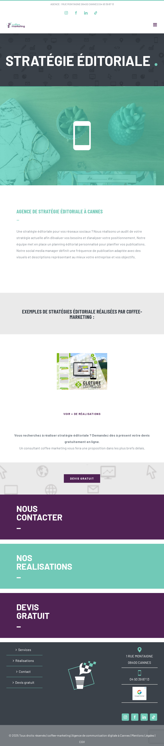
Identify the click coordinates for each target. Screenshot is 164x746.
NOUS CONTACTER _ (39, 517)
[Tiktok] (153, 717)
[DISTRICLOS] (82, 371)
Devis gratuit (24, 682)
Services (24, 650)
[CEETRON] (31, 371)
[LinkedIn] (144, 717)
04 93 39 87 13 (106, 4)
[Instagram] (125, 717)
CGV (82, 742)
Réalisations (24, 660)
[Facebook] (134, 717)
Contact (25, 671)
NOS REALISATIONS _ (44, 566)
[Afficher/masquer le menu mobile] (155, 24)
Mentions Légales (143, 735)
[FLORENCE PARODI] (132, 371)
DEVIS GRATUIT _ (33, 615)
